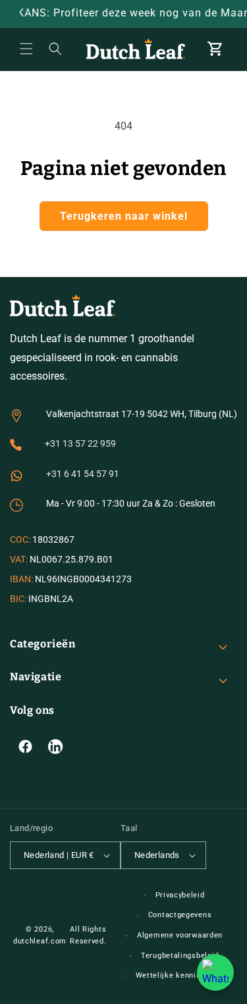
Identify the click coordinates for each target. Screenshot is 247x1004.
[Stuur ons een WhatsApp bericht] (215, 972)
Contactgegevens (180, 915)
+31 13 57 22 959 (80, 443)
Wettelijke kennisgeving (180, 975)
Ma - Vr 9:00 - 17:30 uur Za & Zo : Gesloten (130, 503)
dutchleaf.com (40, 941)
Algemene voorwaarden (180, 935)
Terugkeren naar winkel (124, 216)
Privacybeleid (180, 895)
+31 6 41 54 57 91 (82, 473)
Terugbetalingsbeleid (180, 955)
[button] (26, 48)
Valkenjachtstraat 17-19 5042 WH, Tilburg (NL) (141, 414)
